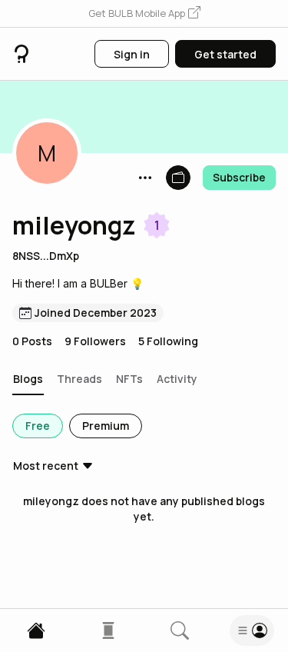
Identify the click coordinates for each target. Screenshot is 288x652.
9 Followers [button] (95, 341)
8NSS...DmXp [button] (45, 255)
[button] (144, 14)
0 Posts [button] (32, 341)
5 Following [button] (168, 341)
